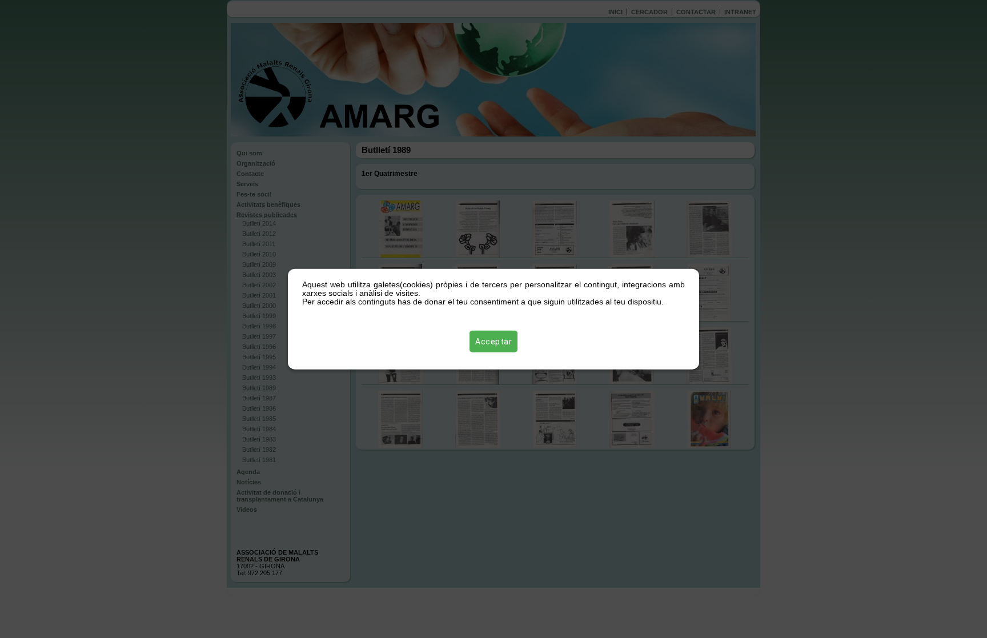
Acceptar (493, 341)
